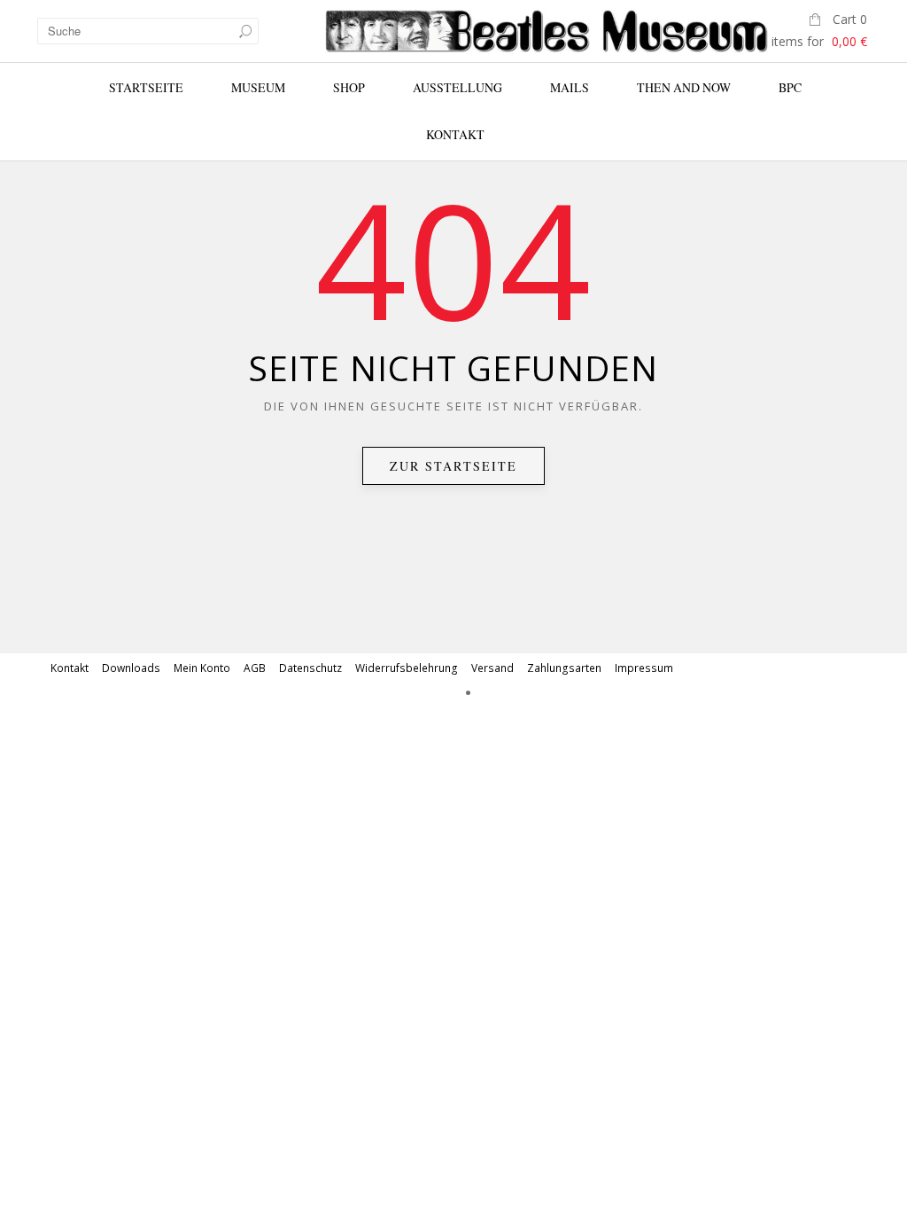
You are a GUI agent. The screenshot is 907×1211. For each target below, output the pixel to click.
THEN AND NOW (684, 87)
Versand (492, 668)
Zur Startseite (453, 465)
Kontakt (455, 134)
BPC (790, 87)
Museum (258, 87)
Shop (349, 87)
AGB (255, 668)
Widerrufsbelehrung (406, 668)
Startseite (146, 87)
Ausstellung (457, 87)
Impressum (644, 668)
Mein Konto (202, 668)
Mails (569, 87)
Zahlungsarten (564, 668)
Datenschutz (310, 668)
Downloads (131, 668)
